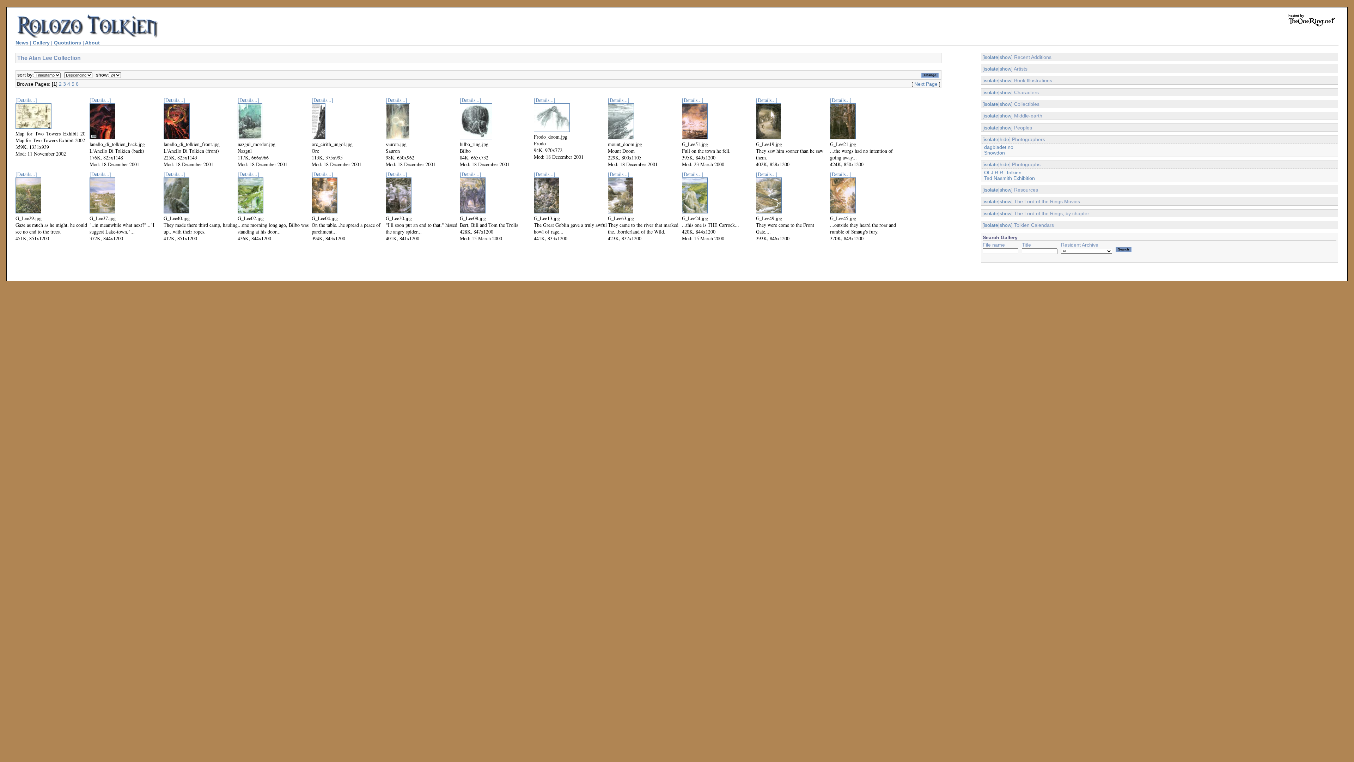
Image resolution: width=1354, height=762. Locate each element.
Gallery (41, 43)
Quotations (67, 43)
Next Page (926, 84)
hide (1004, 139)
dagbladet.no (998, 147)
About (92, 43)
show (1005, 57)
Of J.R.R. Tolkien (1002, 172)
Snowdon (994, 153)
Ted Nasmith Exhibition (1009, 178)
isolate (991, 57)
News (22, 43)
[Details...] (26, 100)
